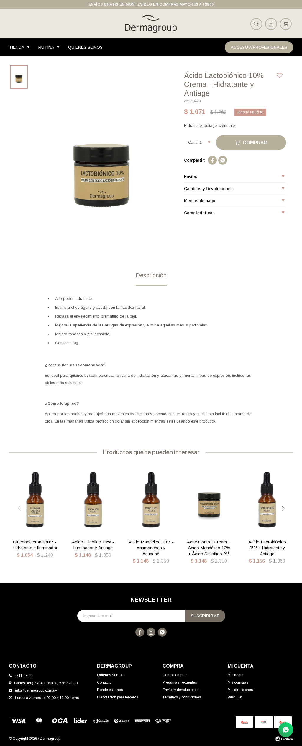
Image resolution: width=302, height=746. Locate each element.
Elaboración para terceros (117, 697)
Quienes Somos (85, 47)
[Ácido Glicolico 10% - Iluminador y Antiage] (93, 500)
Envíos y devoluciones (180, 690)
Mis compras (238, 682)
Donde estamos (110, 690)
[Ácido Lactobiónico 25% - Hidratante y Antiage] (267, 500)
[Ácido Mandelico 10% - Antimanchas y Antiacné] (151, 500)
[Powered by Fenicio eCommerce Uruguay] (284, 738)
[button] (256, 23)
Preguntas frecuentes (180, 682)
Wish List (235, 697)
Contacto (104, 682)
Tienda (16, 47)
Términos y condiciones (182, 697)
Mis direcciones (240, 690)
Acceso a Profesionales (259, 47)
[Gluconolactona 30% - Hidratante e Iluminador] (35, 500)
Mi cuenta (235, 675)
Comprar (255, 142)
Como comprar (175, 675)
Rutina (46, 47)
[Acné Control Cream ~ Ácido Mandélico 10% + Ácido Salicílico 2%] (209, 500)
